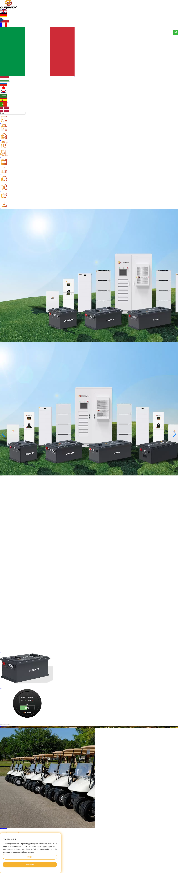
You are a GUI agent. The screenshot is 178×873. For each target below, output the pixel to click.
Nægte (29, 856)
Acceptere (30, 864)
